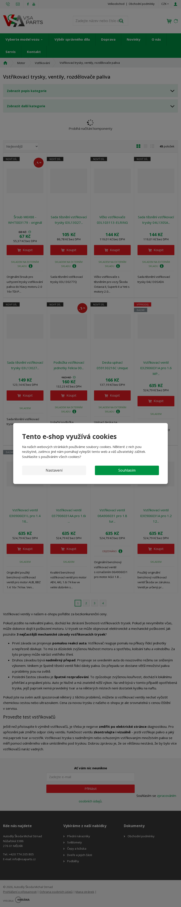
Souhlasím (127, 470)
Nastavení (54, 470)
